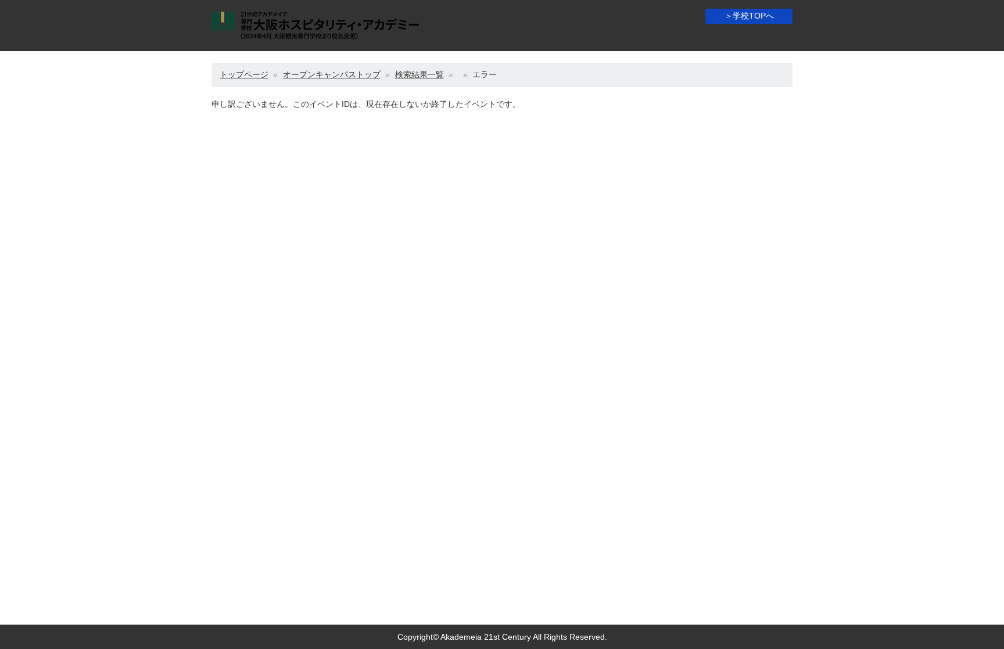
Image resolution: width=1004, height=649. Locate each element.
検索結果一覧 (419, 74)
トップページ (244, 74)
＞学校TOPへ (749, 15)
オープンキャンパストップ (332, 74)
